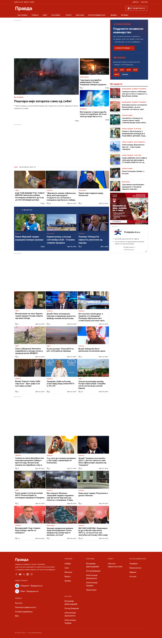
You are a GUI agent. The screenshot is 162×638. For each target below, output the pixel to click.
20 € (128, 70)
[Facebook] (16, 574)
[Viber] (31, 574)
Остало (132, 576)
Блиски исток (135, 568)
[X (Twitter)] (24, 574)
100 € (116, 74)
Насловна (23, 15)
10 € (122, 70)
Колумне (56, 15)
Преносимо (91, 590)
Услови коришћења (24, 612)
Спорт (69, 15)
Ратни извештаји (96, 15)
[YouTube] (20, 574)
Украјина (133, 564)
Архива (124, 15)
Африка (132, 572)
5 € (115, 70)
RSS (16, 616)
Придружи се (139, 8)
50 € (135, 70)
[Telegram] (27, 574)
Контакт (144, 2)
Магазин (80, 15)
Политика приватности (25, 607)
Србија (35, 15)
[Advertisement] (61, 39)
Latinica (135, 2)
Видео (114, 15)
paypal (125, 74)
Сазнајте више (122, 48)
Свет (45, 15)
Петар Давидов (93, 571)
